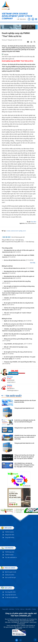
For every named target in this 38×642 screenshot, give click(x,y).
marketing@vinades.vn (12, 390)
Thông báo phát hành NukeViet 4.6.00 (24, 443)
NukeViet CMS (12, 627)
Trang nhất (5, 609)
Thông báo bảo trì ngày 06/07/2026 (23, 428)
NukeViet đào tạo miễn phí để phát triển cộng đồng (17, 281)
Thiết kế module (9, 554)
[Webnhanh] (19, 479)
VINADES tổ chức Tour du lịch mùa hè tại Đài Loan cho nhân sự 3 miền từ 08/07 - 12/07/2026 (25, 437)
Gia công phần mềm (10, 592)
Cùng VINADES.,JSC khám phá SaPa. (14, 344)
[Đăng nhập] (32, 19)
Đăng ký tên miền (9, 534)
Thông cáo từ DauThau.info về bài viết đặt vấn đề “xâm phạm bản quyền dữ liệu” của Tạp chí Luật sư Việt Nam (24, 456)
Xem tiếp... (33, 262)
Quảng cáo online (9, 574)
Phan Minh (33, 221)
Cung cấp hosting (9, 537)
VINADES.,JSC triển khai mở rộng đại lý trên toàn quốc (18, 298)
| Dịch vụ (22, 609)
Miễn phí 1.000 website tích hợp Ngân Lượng (15, 347)
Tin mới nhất (14, 395)
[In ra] (32, 42)
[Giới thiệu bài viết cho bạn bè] (28, 42)
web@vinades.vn (11, 382)
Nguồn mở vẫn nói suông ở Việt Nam (13, 321)
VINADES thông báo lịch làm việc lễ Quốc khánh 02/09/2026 (25, 401)
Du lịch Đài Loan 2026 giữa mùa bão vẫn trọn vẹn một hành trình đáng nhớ (24, 421)
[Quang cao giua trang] (19, 510)
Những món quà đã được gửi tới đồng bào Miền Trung (18, 339)
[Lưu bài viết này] (35, 42)
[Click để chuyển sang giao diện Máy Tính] (20, 640)
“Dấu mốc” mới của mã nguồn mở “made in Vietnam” (17, 312)
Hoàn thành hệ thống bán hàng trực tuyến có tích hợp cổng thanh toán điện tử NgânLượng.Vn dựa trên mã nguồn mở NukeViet (18, 292)
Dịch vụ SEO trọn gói (10, 577)
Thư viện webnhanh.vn (11, 557)
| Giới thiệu (11, 609)
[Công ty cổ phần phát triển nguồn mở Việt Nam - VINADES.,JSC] (7, 5)
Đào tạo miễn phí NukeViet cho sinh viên (14, 260)
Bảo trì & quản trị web (10, 572)
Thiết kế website (9, 532)
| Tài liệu (33, 609)
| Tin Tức (17, 609)
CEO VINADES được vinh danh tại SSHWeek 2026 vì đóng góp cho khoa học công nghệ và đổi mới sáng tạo (24, 465)
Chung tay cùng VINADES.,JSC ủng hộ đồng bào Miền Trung (19, 362)
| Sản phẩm (28, 609)
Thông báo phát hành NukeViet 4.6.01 (24, 408)
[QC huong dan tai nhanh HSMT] (19, 497)
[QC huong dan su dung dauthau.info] (19, 27)
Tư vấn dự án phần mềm (11, 597)
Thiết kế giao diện (9, 552)
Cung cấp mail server (10, 594)
